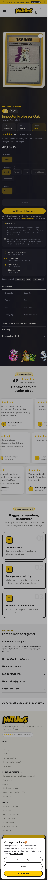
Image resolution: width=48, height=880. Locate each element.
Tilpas (23, 867)
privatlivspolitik (16, 854)
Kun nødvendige (23, 860)
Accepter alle (23, 873)
